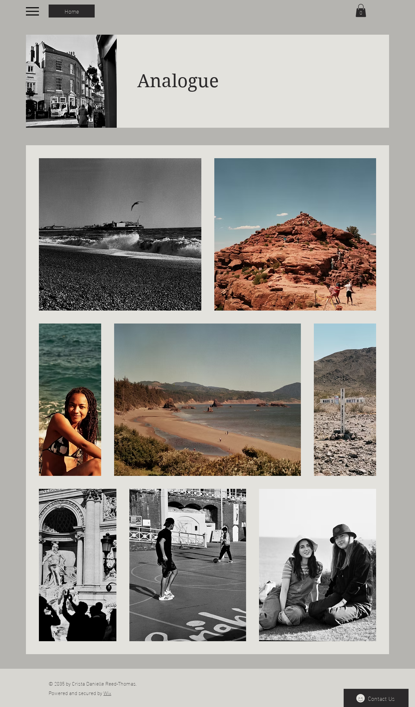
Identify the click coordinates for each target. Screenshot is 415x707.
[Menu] (32, 11)
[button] (360, 10)
